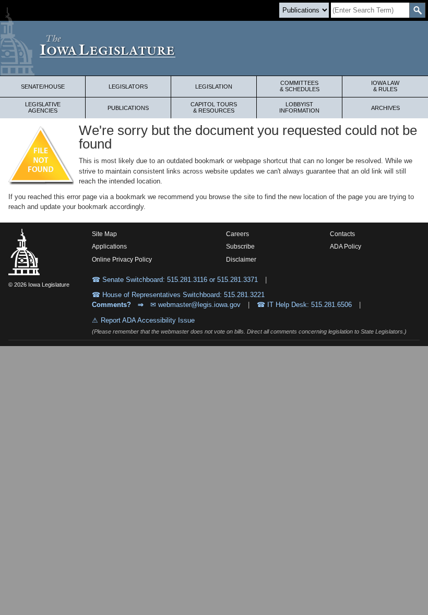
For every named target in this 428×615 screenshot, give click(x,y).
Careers (237, 234)
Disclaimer (241, 259)
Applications (109, 246)
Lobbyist (299, 107)
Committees (299, 86)
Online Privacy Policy (122, 259)
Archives (385, 108)
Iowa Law (385, 86)
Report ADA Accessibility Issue (148, 320)
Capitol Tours (214, 107)
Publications (128, 108)
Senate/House (43, 86)
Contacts (342, 234)
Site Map (104, 234)
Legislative (43, 107)
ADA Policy (345, 246)
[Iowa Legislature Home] (214, 48)
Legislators (128, 86)
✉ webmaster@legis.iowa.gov (195, 305)
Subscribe (240, 246)
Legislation (213, 86)
